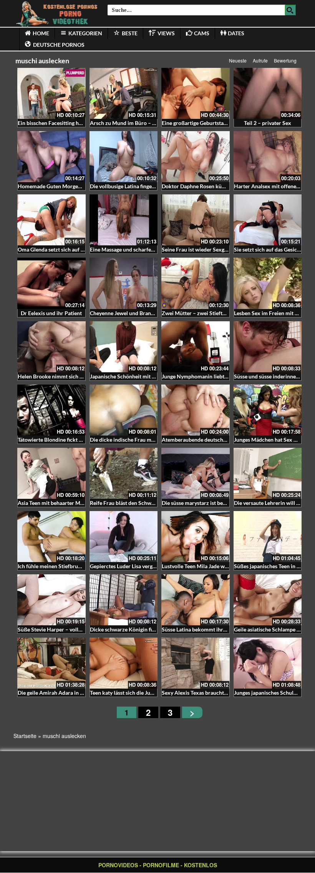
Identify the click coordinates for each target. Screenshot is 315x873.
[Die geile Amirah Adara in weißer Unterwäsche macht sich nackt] (51, 663)
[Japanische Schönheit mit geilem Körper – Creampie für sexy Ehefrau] (124, 346)
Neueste (238, 60)
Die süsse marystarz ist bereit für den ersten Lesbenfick (227, 503)
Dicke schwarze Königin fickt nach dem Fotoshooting (153, 629)
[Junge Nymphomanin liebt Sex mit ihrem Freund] (195, 346)
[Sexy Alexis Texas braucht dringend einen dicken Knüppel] (195, 663)
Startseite (24, 736)
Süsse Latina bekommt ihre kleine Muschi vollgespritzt (227, 629)
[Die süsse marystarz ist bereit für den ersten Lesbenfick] (195, 473)
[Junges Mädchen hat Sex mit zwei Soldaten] (268, 410)
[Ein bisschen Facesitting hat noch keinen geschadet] (51, 93)
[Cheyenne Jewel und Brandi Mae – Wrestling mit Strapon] (124, 283)
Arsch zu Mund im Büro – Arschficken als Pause (147, 123)
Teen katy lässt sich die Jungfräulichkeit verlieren (148, 692)
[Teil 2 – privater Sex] (268, 93)
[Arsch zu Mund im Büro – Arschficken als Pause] (124, 93)
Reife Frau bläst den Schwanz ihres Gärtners (142, 503)
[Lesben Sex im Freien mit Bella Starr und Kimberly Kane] (268, 283)
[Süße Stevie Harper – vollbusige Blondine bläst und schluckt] (51, 599)
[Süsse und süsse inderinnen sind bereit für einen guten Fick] (268, 346)
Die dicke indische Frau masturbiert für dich (142, 439)
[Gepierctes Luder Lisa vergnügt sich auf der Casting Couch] (124, 536)
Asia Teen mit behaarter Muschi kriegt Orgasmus (76, 503)
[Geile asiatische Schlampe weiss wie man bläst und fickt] (268, 599)
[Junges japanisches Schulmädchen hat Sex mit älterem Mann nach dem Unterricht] (268, 663)
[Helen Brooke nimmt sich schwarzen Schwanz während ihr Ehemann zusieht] (51, 346)
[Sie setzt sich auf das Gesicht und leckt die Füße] (268, 219)
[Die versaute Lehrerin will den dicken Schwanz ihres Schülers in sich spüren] (268, 473)
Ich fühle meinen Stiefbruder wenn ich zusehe (72, 566)
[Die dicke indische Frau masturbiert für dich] (124, 410)
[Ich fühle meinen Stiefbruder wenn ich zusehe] (51, 536)
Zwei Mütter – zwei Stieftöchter (200, 313)
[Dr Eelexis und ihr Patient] (51, 283)
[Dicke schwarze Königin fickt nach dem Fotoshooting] (124, 599)
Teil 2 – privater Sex (267, 123)
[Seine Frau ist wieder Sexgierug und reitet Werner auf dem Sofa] (195, 219)
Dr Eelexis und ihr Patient (51, 313)
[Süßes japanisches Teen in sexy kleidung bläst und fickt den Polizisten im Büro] (268, 536)
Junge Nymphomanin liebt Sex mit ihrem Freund (219, 376)
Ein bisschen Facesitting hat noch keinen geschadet (78, 123)
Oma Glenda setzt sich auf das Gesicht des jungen (76, 249)
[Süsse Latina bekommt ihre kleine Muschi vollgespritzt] (195, 599)
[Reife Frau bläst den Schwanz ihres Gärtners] (124, 473)
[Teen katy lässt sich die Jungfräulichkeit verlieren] (124, 663)
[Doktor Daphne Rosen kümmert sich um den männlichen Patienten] (195, 156)
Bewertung (285, 60)
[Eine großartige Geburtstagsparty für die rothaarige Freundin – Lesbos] (195, 93)
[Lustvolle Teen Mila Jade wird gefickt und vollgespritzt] (195, 536)
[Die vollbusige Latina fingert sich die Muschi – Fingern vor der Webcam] (124, 156)
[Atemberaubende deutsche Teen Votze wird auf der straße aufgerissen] (195, 410)
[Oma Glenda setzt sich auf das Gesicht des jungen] (51, 219)
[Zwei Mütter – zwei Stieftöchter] (195, 283)
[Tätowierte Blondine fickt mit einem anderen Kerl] (51, 410)
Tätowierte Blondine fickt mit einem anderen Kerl (76, 439)
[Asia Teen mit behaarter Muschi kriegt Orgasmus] (51, 473)
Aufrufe (260, 60)
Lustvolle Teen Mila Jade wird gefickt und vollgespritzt (226, 566)
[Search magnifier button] (290, 10)
